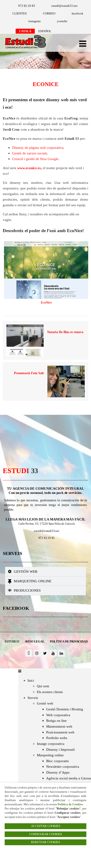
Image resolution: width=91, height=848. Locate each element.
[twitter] (45, 653)
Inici (31, 680)
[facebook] (28, 653)
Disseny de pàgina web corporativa (37, 148)
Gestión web (25, 571)
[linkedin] (61, 653)
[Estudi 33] (24, 49)
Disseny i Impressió (60, 749)
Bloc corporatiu (57, 761)
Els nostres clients (50, 692)
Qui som (43, 686)
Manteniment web (59, 726)
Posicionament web (60, 732)
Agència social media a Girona (68, 778)
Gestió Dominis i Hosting (64, 709)
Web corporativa (58, 715)
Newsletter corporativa (62, 766)
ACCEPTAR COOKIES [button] (45, 826)
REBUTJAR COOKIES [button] (45, 842)
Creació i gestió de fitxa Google (35, 159)
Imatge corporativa (50, 744)
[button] (45, 571)
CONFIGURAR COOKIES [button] (45, 834)
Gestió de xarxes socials (29, 153)
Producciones (27, 590)
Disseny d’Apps (58, 772)
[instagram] (36, 653)
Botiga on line (56, 720)
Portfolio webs (56, 738)
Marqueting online (32, 581)
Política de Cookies (70, 804)
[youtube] (53, 653)
